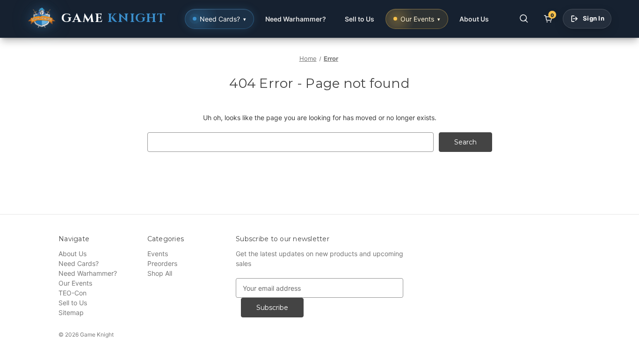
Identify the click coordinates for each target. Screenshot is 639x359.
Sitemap (71, 312)
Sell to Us (359, 19)
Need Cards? (78, 263)
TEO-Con (72, 293)
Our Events (75, 283)
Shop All (159, 273)
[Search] (524, 19)
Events (157, 254)
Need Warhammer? (295, 19)
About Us (474, 19)
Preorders (162, 263)
